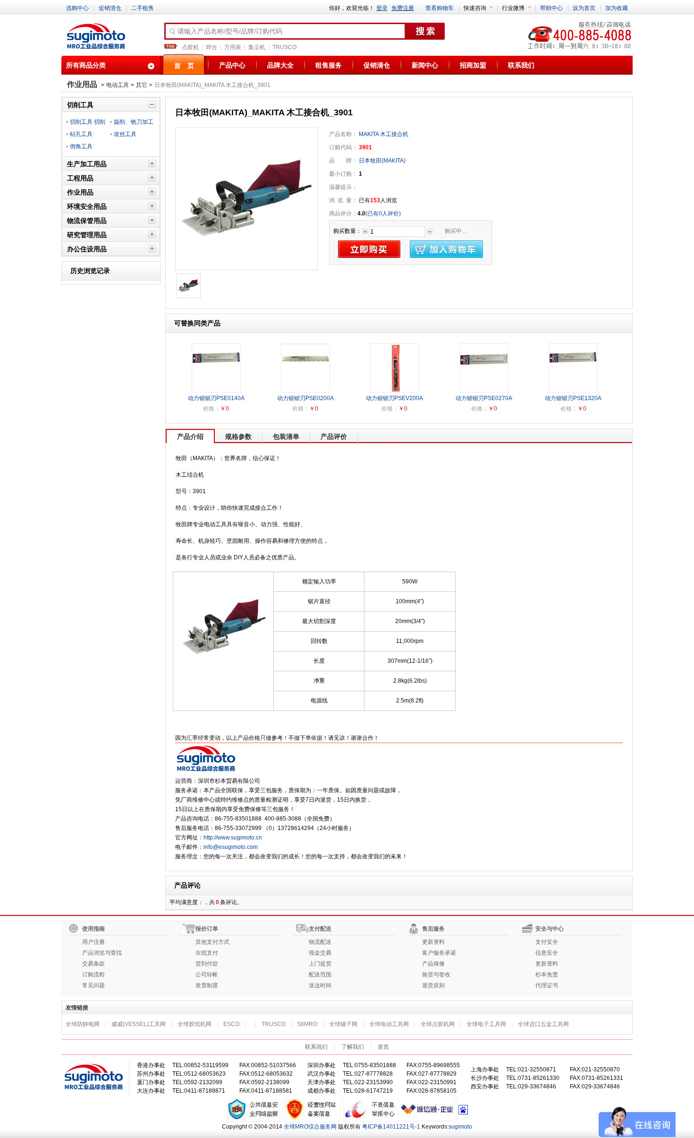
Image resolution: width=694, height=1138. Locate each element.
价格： (211, 408)
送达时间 (320, 985)
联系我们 (521, 65)
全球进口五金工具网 (543, 1024)
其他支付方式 (212, 942)
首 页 (184, 65)
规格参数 (238, 436)
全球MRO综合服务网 (310, 1126)
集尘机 (256, 47)
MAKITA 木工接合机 (383, 134)
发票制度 (206, 985)
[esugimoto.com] (96, 37)
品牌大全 (280, 65)
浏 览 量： (343, 200)
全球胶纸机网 (195, 1024)
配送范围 (320, 974)
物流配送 (320, 942)
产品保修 (433, 963)
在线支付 (206, 953)
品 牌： (343, 160)
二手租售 (142, 8)
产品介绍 (190, 436)
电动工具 (117, 85)
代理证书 (546, 985)
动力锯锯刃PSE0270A (484, 398)
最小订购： (343, 174)
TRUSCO (284, 47)
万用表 (232, 47)
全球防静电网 (83, 1024)
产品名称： (343, 134)
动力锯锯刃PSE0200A (305, 398)
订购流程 (93, 974)
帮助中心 (551, 8)
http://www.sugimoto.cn (232, 837)
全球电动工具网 (389, 1024)
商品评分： (343, 213)
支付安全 (546, 942)
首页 (383, 1047)
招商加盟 (473, 65)
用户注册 (93, 942)
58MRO (307, 1024)
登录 (382, 8)
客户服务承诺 (439, 953)
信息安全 (546, 953)
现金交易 (320, 953)
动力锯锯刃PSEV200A (394, 398)
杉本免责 (546, 974)
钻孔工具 (81, 134)
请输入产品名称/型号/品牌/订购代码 (230, 31)
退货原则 (433, 985)
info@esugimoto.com (230, 847)
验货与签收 (436, 974)
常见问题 (93, 985)
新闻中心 (425, 65)
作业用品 (82, 84)
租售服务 (328, 65)
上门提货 (320, 963)
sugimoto (460, 1126)
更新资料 (433, 942)
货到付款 (206, 963)
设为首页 (584, 8)
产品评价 (334, 436)
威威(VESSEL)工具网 (138, 1024)
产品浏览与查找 (102, 953)
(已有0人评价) (383, 213)
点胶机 (190, 47)
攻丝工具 (125, 134)
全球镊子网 (343, 1024)
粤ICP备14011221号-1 (391, 1126)
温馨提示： (343, 187)
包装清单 (286, 436)
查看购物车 (439, 8)
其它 (141, 85)
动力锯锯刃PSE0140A (216, 398)
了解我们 (352, 1047)
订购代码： (343, 147)
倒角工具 (81, 146)
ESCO (231, 1024)
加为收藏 (616, 8)
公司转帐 (206, 974)
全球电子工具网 (486, 1024)
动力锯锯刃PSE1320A (573, 398)
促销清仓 (110, 8)
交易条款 (93, 963)
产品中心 (232, 65)
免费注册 (402, 8)
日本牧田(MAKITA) (381, 160)
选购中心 (77, 8)
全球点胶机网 (438, 1024)
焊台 (211, 47)
